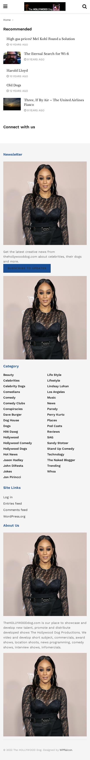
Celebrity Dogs (14, 386)
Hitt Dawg (10, 431)
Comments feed (15, 510)
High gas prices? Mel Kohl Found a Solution (41, 39)
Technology (55, 454)
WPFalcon (66, 749)
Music (51, 397)
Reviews (53, 431)
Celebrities (11, 380)
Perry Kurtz (55, 414)
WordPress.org (14, 516)
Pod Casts (54, 426)
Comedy (9, 397)
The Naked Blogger (61, 460)
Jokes (7, 471)
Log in (8, 497)
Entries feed (12, 503)
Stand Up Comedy (60, 448)
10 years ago (18, 44)
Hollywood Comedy (17, 443)
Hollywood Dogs (15, 448)
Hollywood (11, 437)
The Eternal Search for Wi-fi (46, 54)
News (51, 403)
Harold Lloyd (17, 71)
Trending (54, 465)
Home (7, 19)
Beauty (8, 375)
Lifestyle (53, 380)
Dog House (11, 420)
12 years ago (18, 90)
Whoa (51, 471)
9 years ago (35, 59)
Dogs (6, 426)
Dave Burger (12, 414)
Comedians (11, 392)
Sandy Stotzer (57, 443)
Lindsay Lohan (58, 386)
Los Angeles (56, 392)
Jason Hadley (13, 460)
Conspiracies (12, 409)
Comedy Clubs (14, 403)
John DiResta (13, 465)
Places (52, 420)
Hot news (10, 454)
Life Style (54, 375)
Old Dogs (14, 85)
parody (52, 409)
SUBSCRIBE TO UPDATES (27, 268)
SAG (50, 437)
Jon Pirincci (12, 477)
